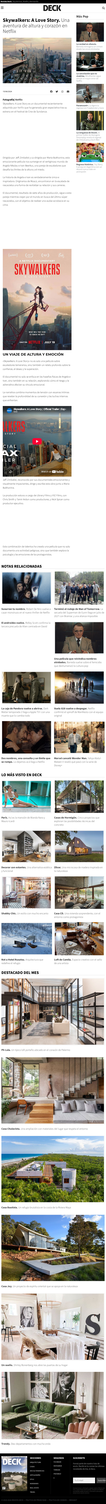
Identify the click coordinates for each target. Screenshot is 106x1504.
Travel (32, 1492)
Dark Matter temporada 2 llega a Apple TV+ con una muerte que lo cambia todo (25, 712)
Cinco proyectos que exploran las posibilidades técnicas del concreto (76, 821)
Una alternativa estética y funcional (26, 869)
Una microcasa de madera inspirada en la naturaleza (78, 869)
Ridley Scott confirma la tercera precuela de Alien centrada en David (25, 624)
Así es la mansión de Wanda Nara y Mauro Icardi (23, 819)
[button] (103, 8)
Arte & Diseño (35, 1475)
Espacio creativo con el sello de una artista (78, 961)
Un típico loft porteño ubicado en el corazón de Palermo (35, 1050)
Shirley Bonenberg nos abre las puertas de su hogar (34, 1365)
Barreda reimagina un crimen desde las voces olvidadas (89, 46)
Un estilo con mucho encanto (24, 913)
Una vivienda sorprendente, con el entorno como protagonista (77, 915)
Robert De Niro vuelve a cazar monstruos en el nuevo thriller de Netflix (26, 611)
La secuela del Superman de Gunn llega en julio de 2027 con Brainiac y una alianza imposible (79, 612)
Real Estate (34, 1488)
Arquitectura (35, 1462)
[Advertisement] (37, 136)
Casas (32, 1466)
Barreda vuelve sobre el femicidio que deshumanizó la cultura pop (78, 662)
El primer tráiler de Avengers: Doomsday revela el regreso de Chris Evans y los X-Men (88, 136)
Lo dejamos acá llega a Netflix (25, 760)
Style (32, 1479)
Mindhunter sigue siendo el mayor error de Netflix (88, 77)
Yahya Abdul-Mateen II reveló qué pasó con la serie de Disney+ (77, 762)
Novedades (34, 1483)
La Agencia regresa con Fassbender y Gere (90, 107)
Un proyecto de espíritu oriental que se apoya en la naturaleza (39, 1286)
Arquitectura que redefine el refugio (22, 961)
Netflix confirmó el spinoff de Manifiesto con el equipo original (78, 712)
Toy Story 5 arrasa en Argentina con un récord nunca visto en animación (89, 168)
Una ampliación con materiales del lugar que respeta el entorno (44, 1129)
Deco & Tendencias (37, 1471)
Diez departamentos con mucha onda (25, 1444)
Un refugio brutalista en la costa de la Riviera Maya (36, 1207)
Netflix (18, 99)
